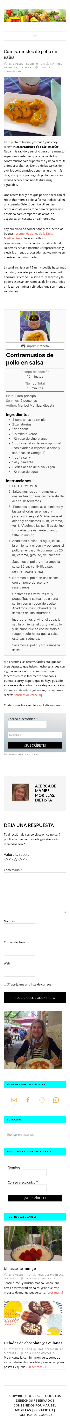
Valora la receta (16, 854)
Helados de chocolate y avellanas (33, 1343)
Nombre (9, 921)
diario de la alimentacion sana (35, 15)
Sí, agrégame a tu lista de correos (28, 984)
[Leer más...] (54, 1292)
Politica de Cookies (35, 1414)
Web (7, 963)
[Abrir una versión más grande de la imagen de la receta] (35, 326)
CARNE (34, 754)
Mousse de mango (20, 1268)
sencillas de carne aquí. (29, 695)
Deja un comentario (40, 1278)
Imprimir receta (37, 346)
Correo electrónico (23, 719)
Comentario (13, 870)
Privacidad (43, 1410)
